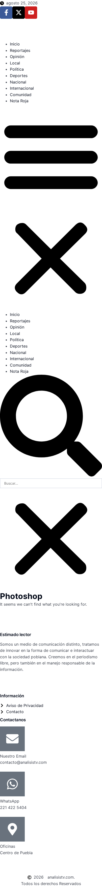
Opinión (17, 56)
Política (17, 69)
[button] (51, 207)
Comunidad (20, 94)
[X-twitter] (18, 12)
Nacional (18, 82)
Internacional (22, 88)
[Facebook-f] (6, 12)
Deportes (18, 75)
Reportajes (20, 50)
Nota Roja (19, 100)
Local (15, 63)
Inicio (15, 43)
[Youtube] (31, 12)
